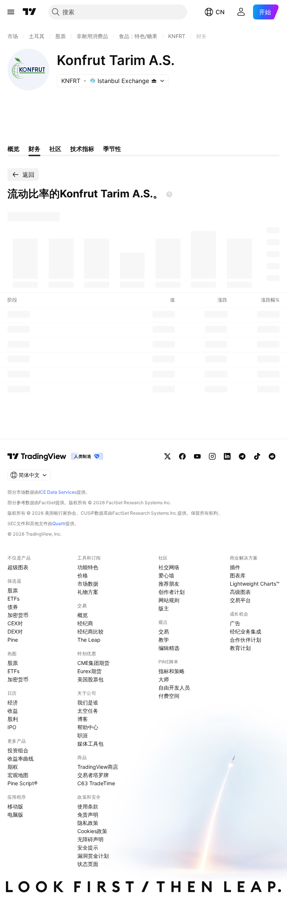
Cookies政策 (92, 831)
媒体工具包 (90, 743)
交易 (163, 631)
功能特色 (87, 567)
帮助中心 (87, 727)
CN (220, 12)
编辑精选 (168, 648)
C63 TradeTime (96, 783)
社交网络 (168, 567)
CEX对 (15, 623)
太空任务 (87, 711)
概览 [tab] (13, 148)
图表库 (238, 575)
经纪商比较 (90, 631)
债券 (12, 607)
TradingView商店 (97, 767)
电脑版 (15, 814)
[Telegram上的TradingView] (242, 456)
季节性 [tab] (112, 148)
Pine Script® (22, 783)
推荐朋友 (168, 583)
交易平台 (240, 600)
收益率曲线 (20, 758)
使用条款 (87, 806)
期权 (12, 767)
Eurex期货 (89, 671)
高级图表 (240, 592)
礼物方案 (87, 592)
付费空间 (168, 696)
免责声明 (87, 814)
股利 (12, 719)
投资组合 (17, 750)
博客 (82, 719)
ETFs (13, 598)
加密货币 (17, 615)
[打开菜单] (10, 11)
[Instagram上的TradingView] (212, 456)
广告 (235, 623)
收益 (12, 711)
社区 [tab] (55, 148)
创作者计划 (171, 592)
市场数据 (87, 583)
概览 (82, 615)
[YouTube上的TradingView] (197, 456)
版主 (163, 608)
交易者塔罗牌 (93, 775)
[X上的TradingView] (167, 456)
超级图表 (17, 567)
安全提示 (87, 847)
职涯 (82, 735)
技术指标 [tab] (82, 148)
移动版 (15, 806)
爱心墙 (166, 575)
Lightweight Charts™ (255, 583)
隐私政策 (87, 823)
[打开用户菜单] (241, 11)
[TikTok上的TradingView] (257, 456)
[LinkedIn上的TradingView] (227, 456)
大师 (163, 679)
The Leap (89, 639)
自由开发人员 (174, 687)
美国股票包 (90, 679)
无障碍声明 (90, 839)
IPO (11, 727)
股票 (12, 590)
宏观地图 (17, 775)
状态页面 (87, 864)
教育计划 (240, 648)
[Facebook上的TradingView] (182, 456)
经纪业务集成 (245, 631)
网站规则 (168, 600)
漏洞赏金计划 (93, 856)
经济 (12, 702)
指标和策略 (171, 671)
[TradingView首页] (29, 12)
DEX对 (15, 631)
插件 (235, 567)
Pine (12, 639)
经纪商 (85, 623)
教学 (163, 639)
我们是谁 (87, 702)
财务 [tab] (34, 148)
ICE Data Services (58, 492)
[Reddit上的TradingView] (272, 456)
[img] (154, 80)
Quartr (58, 523)
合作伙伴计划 (245, 639)
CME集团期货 (93, 663)
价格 (82, 575)
